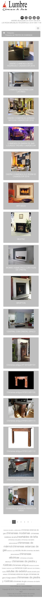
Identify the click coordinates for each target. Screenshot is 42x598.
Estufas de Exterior (16, 571)
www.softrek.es (15, 586)
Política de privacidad (14, 594)
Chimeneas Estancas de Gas (18, 574)
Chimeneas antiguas (20, 565)
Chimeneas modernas (18, 533)
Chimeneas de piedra (14, 540)
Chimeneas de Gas (20, 581)
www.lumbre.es (27, 586)
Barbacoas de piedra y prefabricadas (12, 530)
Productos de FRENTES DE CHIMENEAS (18, 35)
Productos (10, 33)
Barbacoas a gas (11, 550)
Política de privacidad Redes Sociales (21, 596)
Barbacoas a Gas (21, 568)
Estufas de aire (20, 550)
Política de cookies (28, 594)
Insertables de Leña (27, 536)
